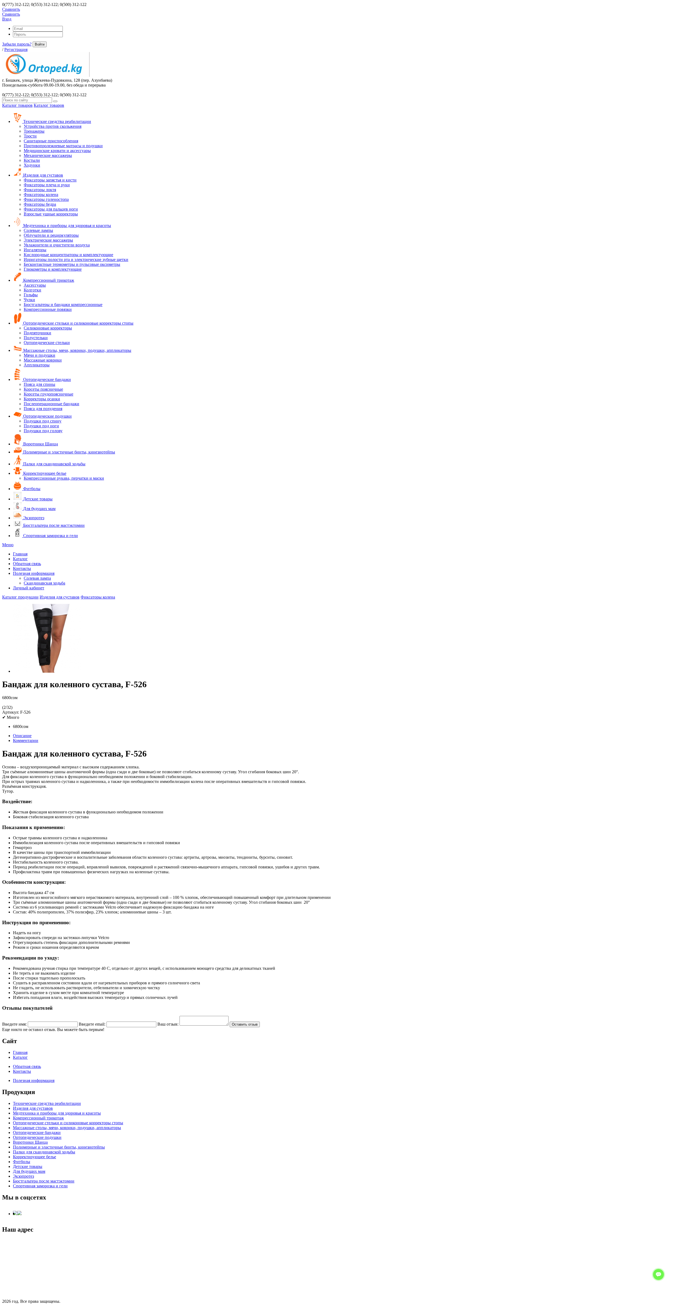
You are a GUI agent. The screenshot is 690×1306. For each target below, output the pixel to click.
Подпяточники (37, 333)
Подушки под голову (43, 430)
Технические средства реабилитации (56, 121)
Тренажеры (34, 131)
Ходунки (32, 165)
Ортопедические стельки (47, 342)
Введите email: (92, 1024)
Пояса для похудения (43, 408)
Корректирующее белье (44, 473)
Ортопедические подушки (47, 416)
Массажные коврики (43, 360)
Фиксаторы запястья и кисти (50, 180)
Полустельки (36, 337)
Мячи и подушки (39, 355)
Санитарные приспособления (51, 141)
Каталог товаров (17, 105)
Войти (39, 44)
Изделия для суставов (42, 175)
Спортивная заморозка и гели (50, 535)
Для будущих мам (39, 508)
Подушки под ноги (41, 426)
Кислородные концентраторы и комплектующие (68, 254)
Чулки (29, 299)
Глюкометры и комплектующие (53, 269)
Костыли (32, 160)
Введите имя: (14, 1024)
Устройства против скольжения (52, 126)
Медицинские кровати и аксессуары (57, 150)
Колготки (32, 290)
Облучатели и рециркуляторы (51, 235)
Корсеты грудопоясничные (48, 394)
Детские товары (37, 499)
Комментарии (25, 740)
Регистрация (15, 49)
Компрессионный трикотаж (48, 280)
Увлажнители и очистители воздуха (57, 245)
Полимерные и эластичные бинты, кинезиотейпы (68, 452)
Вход (6, 19)
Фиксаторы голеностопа (46, 199)
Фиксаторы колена (41, 194)
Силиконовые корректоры (48, 328)
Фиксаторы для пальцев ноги (51, 209)
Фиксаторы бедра (40, 204)
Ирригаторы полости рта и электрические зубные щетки (76, 259)
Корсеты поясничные (43, 389)
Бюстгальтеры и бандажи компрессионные (63, 304)
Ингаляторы (35, 250)
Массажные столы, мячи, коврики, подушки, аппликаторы (76, 350)
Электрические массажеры (48, 240)
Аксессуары (35, 285)
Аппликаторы (37, 365)
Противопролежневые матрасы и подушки (63, 145)
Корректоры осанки (42, 399)
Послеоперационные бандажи (51, 403)
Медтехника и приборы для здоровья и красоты (66, 225)
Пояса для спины (39, 384)
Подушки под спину (42, 421)
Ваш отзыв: (167, 1024)
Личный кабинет (28, 588)
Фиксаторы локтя (40, 189)
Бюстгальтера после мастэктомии (53, 525)
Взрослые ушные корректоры (51, 214)
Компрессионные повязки (48, 309)
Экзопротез (33, 517)
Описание (22, 735)
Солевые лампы (38, 230)
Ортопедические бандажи (46, 379)
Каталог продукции (20, 597)
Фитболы (31, 488)
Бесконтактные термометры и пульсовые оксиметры (72, 264)
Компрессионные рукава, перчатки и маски (64, 478)
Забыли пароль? (17, 44)
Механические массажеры (48, 155)
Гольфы (31, 295)
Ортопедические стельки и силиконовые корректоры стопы (77, 323)
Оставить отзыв (245, 1024)
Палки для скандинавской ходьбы (53, 464)
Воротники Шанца (40, 444)
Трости (30, 136)
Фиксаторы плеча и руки (47, 185)
